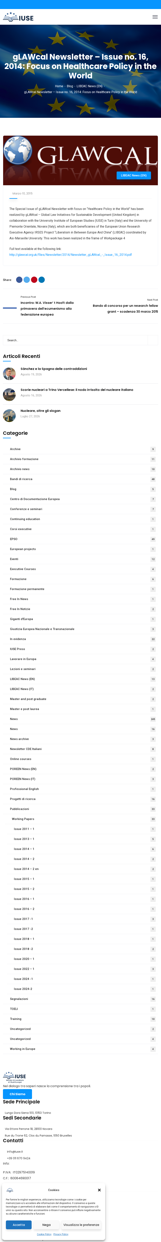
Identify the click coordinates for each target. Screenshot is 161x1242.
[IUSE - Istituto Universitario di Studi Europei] (18, 16)
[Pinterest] (34, 280)
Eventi (82, 559)
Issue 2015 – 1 (84, 879)
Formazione (82, 579)
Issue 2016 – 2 (84, 909)
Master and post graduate (82, 699)
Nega (46, 1225)
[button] (99, 1190)
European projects (82, 549)
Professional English (82, 789)
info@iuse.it (15, 1152)
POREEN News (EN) (82, 769)
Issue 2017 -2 (84, 929)
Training (82, 1019)
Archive (82, 449)
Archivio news (82, 469)
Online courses (82, 759)
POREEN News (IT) (82, 779)
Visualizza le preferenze (81, 1225)
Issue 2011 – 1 (84, 829)
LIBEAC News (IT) (82, 689)
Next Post (152, 299)
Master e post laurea (82, 709)
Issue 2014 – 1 (84, 849)
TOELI (82, 1009)
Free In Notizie (82, 609)
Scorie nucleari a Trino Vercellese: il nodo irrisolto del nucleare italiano (77, 390)
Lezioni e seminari (82, 669)
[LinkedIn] (41, 280)
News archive (82, 739)
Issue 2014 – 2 (84, 859)
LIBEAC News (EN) (89, 86)
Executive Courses (82, 569)
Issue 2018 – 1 (84, 939)
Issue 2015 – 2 (84, 889)
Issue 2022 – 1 (84, 969)
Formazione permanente (82, 589)
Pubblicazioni (82, 809)
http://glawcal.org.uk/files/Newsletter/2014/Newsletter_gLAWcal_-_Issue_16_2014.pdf (70, 255)
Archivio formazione (82, 459)
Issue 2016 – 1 (84, 899)
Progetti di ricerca (82, 799)
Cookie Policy (44, 1234)
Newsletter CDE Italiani (82, 749)
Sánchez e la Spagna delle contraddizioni (54, 369)
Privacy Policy (60, 1234)
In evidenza (82, 639)
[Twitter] (27, 280)
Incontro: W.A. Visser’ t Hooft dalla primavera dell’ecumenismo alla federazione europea (47, 309)
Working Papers (83, 819)
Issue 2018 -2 (84, 949)
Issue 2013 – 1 (84, 839)
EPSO (82, 539)
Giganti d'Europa (82, 619)
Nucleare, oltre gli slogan (40, 411)
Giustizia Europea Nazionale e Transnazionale (82, 629)
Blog (70, 86)
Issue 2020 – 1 (84, 959)
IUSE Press (82, 649)
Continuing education (82, 519)
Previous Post (28, 296)
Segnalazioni (82, 999)
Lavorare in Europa (82, 659)
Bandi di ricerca (82, 479)
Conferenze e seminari (82, 509)
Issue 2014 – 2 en (84, 869)
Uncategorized (82, 1029)
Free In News (82, 599)
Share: (7, 280)
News (82, 719)
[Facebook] (19, 280)
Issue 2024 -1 (84, 979)
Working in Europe (82, 1049)
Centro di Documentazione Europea (82, 499)
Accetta (19, 1225)
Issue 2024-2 (84, 989)
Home (59, 86)
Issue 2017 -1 (84, 919)
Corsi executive (82, 529)
